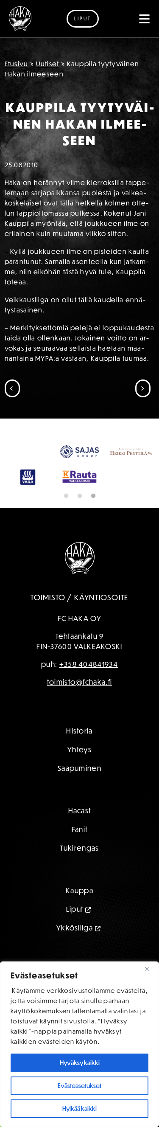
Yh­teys (79, 749)
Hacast (79, 810)
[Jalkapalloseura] (20, 18)
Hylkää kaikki (79, 1109)
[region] (79, 1044)
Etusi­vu (16, 63)
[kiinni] (150, 969)
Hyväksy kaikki (80, 1063)
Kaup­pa (79, 890)
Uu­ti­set (47, 63)
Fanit (80, 829)
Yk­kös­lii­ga (74, 927)
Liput (82, 18)
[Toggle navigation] (144, 19)
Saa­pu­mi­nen (79, 768)
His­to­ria (79, 730)
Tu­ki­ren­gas (79, 847)
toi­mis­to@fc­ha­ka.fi (79, 681)
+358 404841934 (88, 664)
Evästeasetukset (79, 1086)
